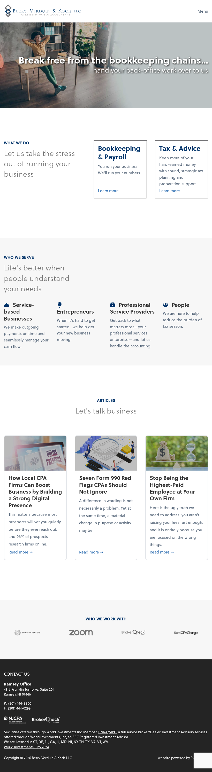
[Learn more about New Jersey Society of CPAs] (15, 719)
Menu (203, 11)
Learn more (120, 190)
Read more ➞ (35, 552)
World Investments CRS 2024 (26, 746)
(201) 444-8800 (19, 703)
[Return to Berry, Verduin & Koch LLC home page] (42, 11)
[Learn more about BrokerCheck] (46, 719)
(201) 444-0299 (19, 708)
